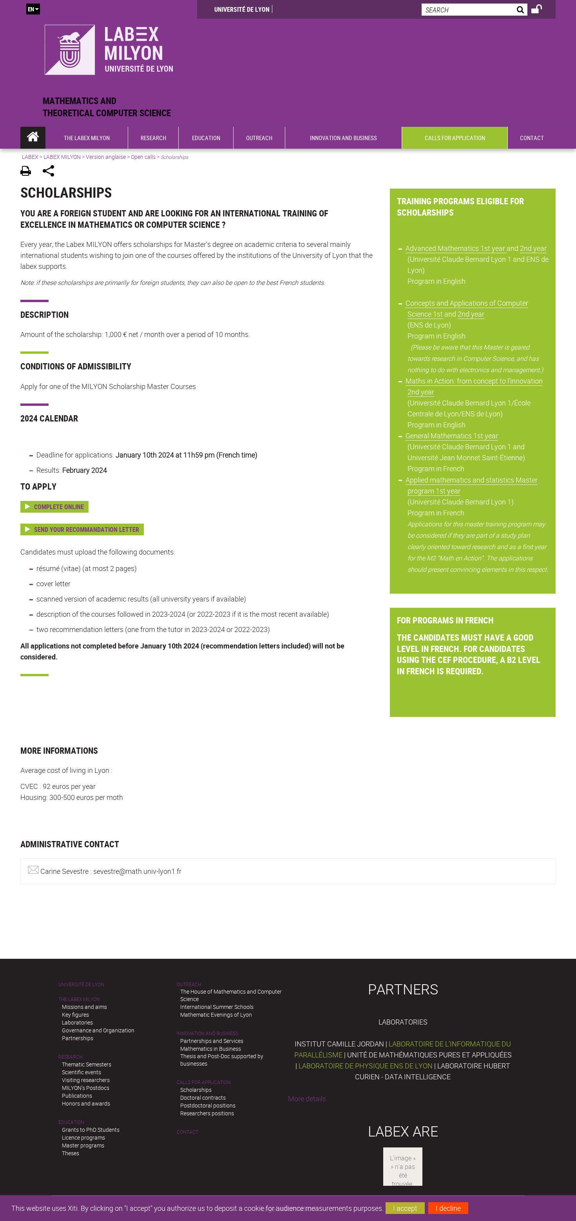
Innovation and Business (207, 1033)
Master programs (83, 1145)
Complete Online (59, 506)
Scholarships (196, 1089)
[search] (474, 10)
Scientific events (81, 1072)
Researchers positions (207, 1113)
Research (70, 1057)
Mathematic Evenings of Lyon (216, 1014)
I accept (405, 1208)
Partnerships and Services (211, 1041)
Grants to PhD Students (91, 1129)
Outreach (189, 984)
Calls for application (204, 1082)
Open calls (143, 156)
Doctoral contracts (203, 1097)
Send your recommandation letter (86, 529)
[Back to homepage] (108, 47)
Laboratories (77, 1022)
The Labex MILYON (79, 999)
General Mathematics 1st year (452, 435)
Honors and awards (86, 1103)
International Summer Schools (217, 1006)
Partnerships (77, 1038)
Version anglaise (106, 156)
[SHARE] (51, 172)
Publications (77, 1095)
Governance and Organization (98, 1030)
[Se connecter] (542, 10)
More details (307, 1098)
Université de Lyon (242, 9)
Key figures (75, 1014)
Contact (187, 1132)
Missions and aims (84, 1006)
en (31, 9)
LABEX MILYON (62, 156)
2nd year (533, 248)
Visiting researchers (86, 1080)
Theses (70, 1153)
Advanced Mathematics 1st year (456, 248)
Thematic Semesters (86, 1064)
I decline (448, 1208)
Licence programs (83, 1137)
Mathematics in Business (210, 1048)
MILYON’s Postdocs (85, 1087)
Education (71, 1122)
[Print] (28, 172)
